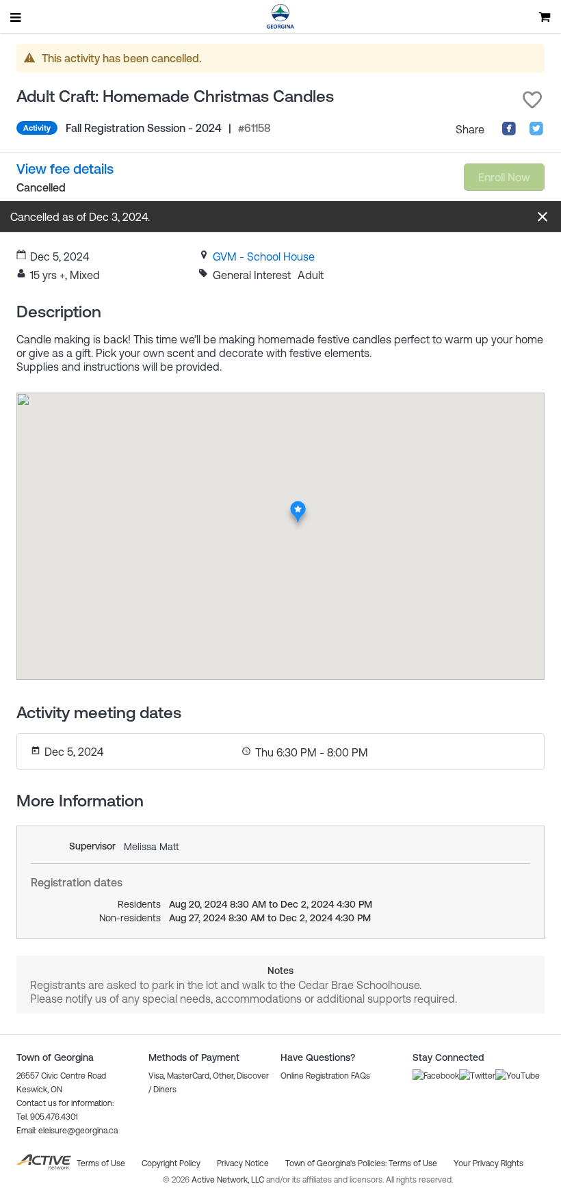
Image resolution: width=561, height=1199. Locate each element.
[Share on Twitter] (536, 132)
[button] (532, 99)
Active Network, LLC (229, 1180)
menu (16, 17)
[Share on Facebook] (509, 132)
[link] (264, 256)
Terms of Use (413, 1163)
